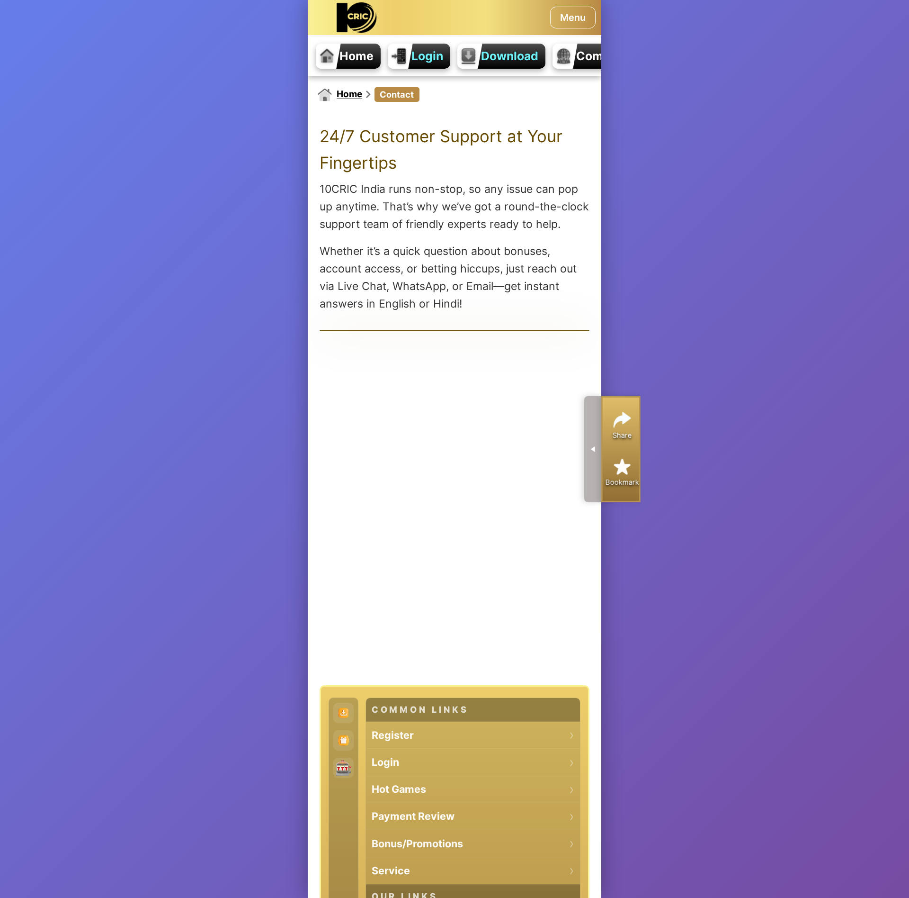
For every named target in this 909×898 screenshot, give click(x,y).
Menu (573, 17)
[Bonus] (343, 740)
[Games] (343, 768)
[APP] (343, 713)
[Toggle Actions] (592, 449)
